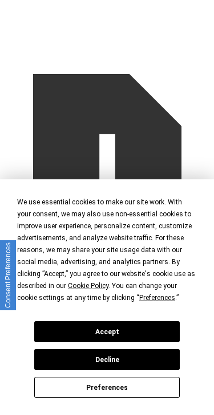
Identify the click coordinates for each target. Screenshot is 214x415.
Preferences (107, 388)
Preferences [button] (157, 298)
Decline (107, 360)
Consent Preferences (8, 275)
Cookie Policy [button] (88, 286)
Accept (107, 332)
